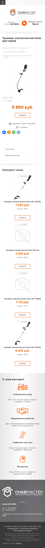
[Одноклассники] (9, 132)
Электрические (9, 52)
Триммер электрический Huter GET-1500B (22, 299)
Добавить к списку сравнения (23, 123)
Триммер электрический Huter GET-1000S (17, 57)
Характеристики (12, 155)
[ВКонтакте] (4, 132)
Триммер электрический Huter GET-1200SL (22, 347)
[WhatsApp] (13, 132)
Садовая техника (9, 48)
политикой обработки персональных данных (25, 529)
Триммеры (23, 48)
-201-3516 (9, 504)
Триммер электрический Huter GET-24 (22, 250)
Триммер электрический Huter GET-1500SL (22, 202)
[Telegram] (18, 132)
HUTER (21, 52)
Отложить (24, 127)
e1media (19, 543)
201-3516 (12, 24)
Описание (9, 149)
